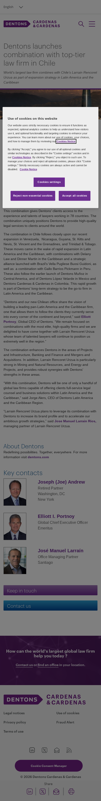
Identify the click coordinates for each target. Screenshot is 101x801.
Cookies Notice (66, 141)
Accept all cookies (74, 195)
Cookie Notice (28, 169)
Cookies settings (49, 182)
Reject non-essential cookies (33, 195)
